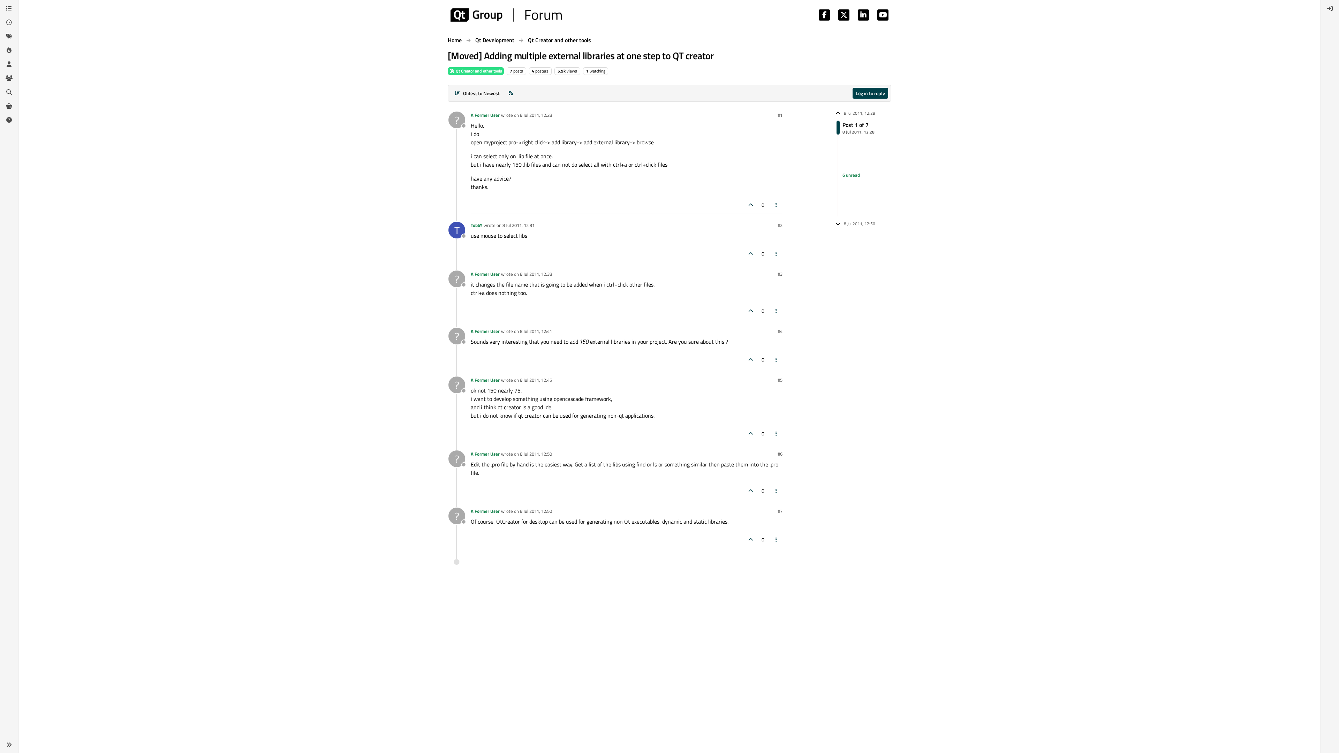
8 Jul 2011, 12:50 (536, 453)
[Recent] (9, 22)
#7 (780, 511)
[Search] (9, 92)
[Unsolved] (9, 120)
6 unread (851, 175)
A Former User (485, 115)
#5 (780, 379)
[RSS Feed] (511, 93)
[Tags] (9, 36)
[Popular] (9, 50)
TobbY (476, 225)
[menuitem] (1330, 8)
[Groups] (9, 78)
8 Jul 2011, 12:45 (536, 379)
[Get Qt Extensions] (9, 106)
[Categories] (9, 8)
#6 (780, 453)
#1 (780, 115)
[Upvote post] (750, 204)
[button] (9, 744)
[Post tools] (776, 204)
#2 (780, 225)
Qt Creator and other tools (478, 71)
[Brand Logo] (506, 15)
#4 (780, 331)
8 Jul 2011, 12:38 (536, 274)
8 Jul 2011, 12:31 (518, 225)
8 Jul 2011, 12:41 (536, 331)
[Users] (9, 64)
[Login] (1330, 8)
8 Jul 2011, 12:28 (536, 115)
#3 (780, 274)
